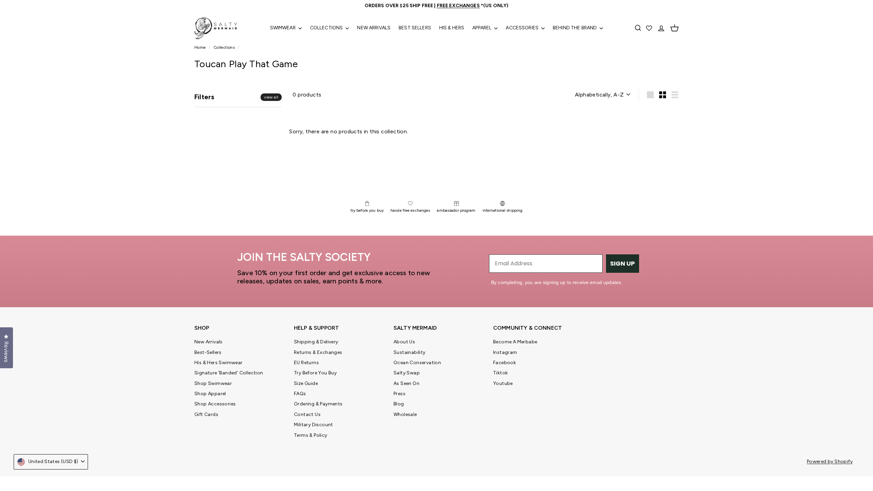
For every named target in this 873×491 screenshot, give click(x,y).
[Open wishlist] (650, 28)
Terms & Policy (310, 435)
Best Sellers (415, 28)
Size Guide (306, 383)
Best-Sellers (208, 352)
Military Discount (313, 425)
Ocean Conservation (417, 363)
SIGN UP (622, 263)
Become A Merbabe (515, 342)
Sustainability (410, 352)
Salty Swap (407, 373)
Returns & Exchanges (318, 352)
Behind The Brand (575, 28)
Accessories (522, 28)
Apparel (482, 28)
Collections (327, 28)
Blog (399, 404)
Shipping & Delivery (316, 342)
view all (271, 97)
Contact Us (307, 414)
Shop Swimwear (213, 383)
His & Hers (451, 28)
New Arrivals (373, 28)
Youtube (503, 383)
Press (399, 394)
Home (200, 47)
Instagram (505, 352)
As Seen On (406, 383)
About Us (404, 342)
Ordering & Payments (318, 404)
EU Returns (306, 363)
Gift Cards (206, 414)
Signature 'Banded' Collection (228, 373)
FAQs (300, 394)
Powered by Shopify (830, 461)
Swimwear (283, 28)
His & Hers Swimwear (218, 363)
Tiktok (500, 373)
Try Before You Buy (315, 373)
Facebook (504, 363)
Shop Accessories (215, 404)
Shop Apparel (210, 394)
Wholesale (405, 414)
